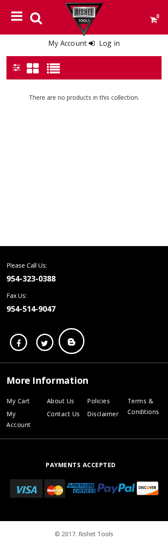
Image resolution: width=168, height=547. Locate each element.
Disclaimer (102, 414)
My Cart (18, 401)
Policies (98, 401)
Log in (109, 43)
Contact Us (63, 414)
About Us (61, 401)
